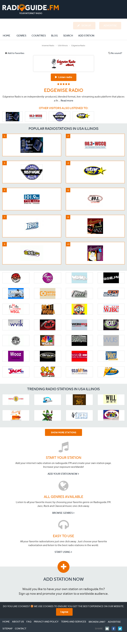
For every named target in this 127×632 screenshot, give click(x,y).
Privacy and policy (46, 621)
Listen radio (64, 77)
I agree (64, 611)
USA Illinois (63, 45)
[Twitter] (121, 629)
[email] (108, 629)
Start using (62, 551)
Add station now (63, 579)
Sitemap (7, 628)
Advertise (114, 621)
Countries (39, 35)
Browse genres (62, 512)
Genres (21, 35)
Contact (20, 628)
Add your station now (62, 473)
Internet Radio (48, 45)
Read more (67, 100)
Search (68, 35)
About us (18, 621)
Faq (28, 621)
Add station (86, 35)
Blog (54, 35)
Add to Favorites (15, 53)
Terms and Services (73, 621)
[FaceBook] (115, 629)
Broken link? (97, 621)
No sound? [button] (116, 53)
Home (8, 35)
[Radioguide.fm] (30, 9)
